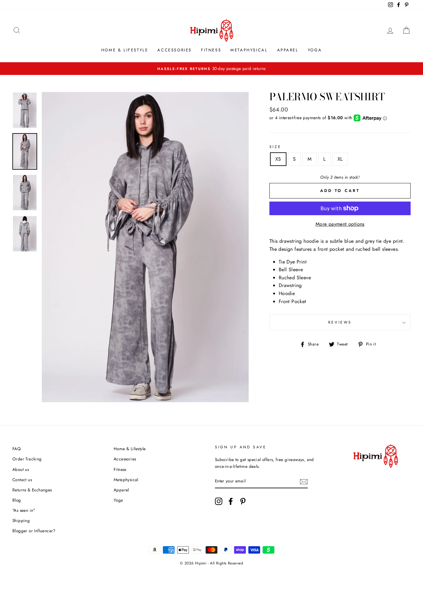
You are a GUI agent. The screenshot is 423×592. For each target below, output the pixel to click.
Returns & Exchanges (32, 490)
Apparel (288, 50)
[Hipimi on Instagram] (218, 501)
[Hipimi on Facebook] (230, 501)
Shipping (21, 520)
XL (340, 159)
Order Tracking (27, 459)
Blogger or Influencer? (34, 531)
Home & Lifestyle (124, 50)
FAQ (16, 449)
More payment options (340, 224)
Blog (16, 500)
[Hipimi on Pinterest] (242, 501)
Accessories (174, 50)
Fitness (211, 50)
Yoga (315, 50)
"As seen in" (23, 510)
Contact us (22, 480)
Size (275, 147)
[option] (211, 68)
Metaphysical (249, 50)
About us (20, 469)
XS (278, 159)
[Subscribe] (304, 481)
